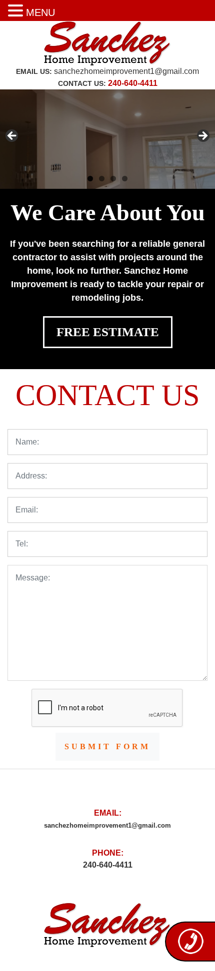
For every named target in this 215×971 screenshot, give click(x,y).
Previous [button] (12, 136)
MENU (40, 12)
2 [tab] (101, 178)
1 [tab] (90, 178)
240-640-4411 (133, 83)
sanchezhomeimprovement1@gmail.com (126, 71)
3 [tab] (113, 178)
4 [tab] (125, 178)
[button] (17, 11)
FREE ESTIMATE (107, 332)
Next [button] (202, 136)
